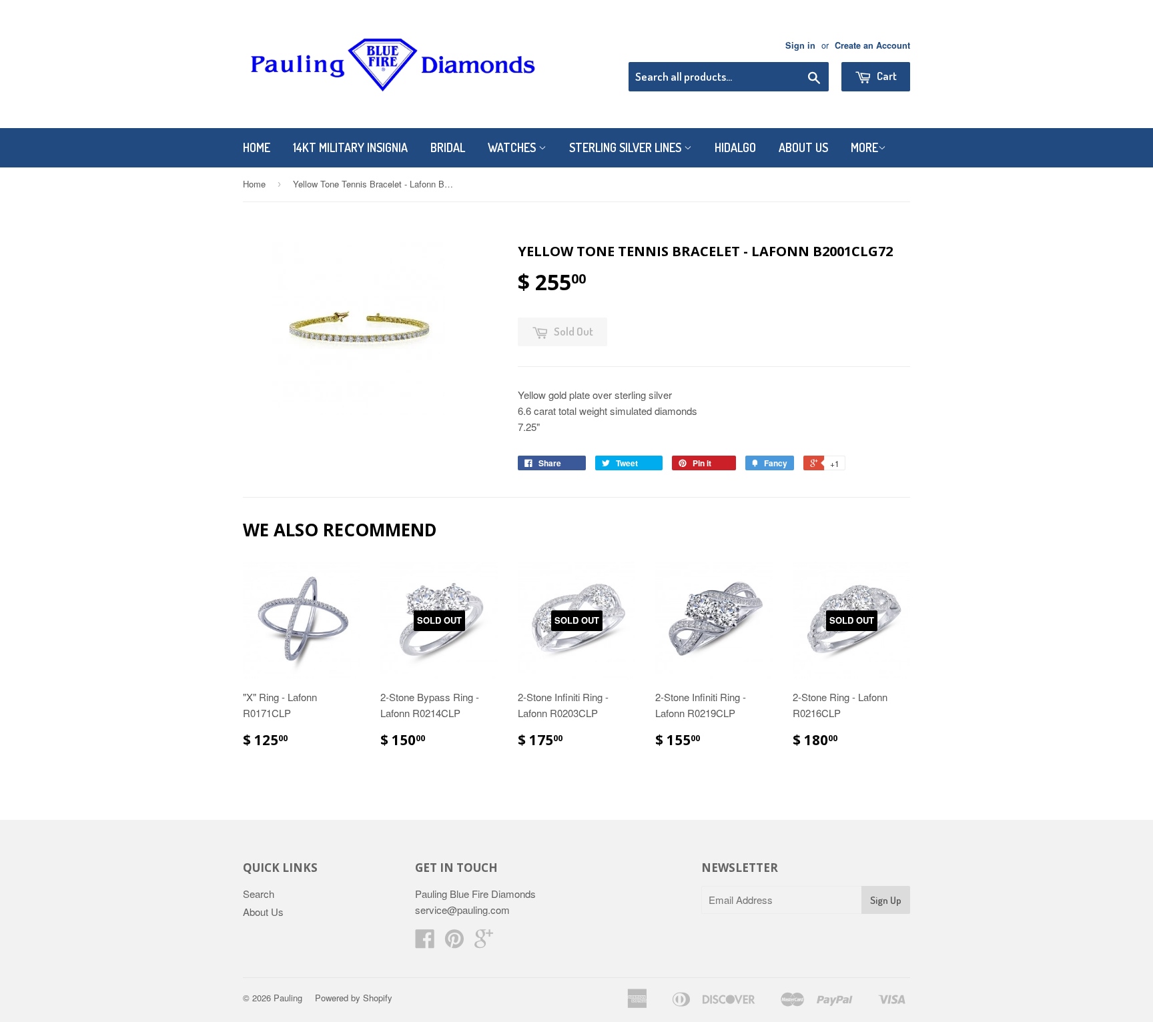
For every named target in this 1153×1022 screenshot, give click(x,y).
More (864, 147)
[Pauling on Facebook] (425, 942)
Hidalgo (735, 147)
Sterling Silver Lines (626, 147)
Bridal (447, 147)
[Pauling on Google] (484, 942)
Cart (886, 76)
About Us (803, 147)
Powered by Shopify (353, 997)
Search (258, 894)
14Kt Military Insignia (350, 147)
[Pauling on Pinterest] (454, 942)
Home (256, 147)
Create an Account (872, 45)
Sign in (800, 45)
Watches (513, 147)
